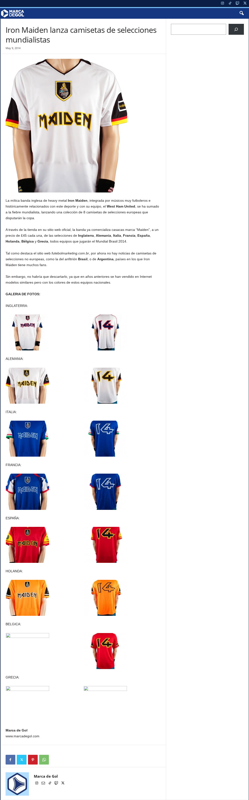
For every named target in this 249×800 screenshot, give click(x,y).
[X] (245, 3)
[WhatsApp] (44, 760)
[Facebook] (10, 760)
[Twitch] (237, 3)
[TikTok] (230, 3)
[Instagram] (222, 3)
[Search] (236, 29)
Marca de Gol (46, 776)
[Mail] (43, 783)
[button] (241, 13)
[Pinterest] (33, 760)
